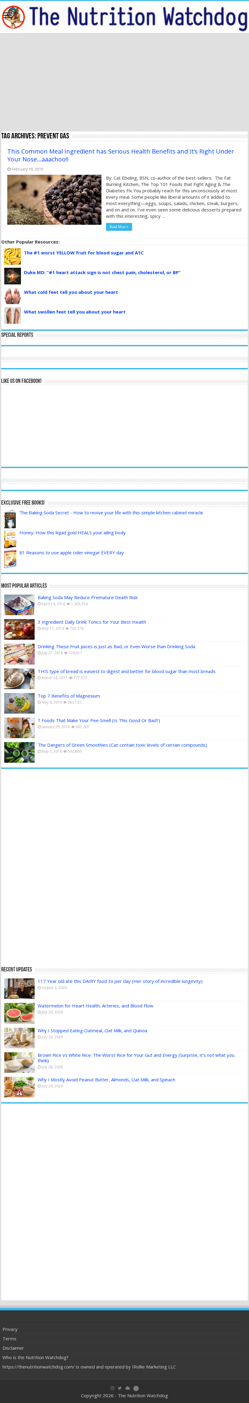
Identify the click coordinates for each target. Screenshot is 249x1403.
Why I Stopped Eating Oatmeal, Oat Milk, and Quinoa (92, 1030)
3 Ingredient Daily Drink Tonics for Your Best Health (92, 622)
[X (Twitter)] (119, 1388)
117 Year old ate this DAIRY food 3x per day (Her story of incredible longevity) (120, 981)
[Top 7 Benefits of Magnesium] (19, 703)
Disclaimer (13, 1348)
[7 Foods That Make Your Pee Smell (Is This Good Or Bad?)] (19, 728)
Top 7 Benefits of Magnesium (69, 696)
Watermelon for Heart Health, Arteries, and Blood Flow (95, 1006)
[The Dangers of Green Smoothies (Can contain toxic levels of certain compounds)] (19, 752)
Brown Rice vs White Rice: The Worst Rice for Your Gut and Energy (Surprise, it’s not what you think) (136, 1057)
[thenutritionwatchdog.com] (124, 17)
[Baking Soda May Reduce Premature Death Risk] (19, 605)
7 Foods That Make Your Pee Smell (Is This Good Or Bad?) (99, 720)
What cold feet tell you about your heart (71, 292)
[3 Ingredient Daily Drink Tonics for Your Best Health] (19, 629)
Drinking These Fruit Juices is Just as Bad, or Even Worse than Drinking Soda (116, 646)
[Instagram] (112, 1388)
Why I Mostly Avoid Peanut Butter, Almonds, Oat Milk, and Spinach (106, 1079)
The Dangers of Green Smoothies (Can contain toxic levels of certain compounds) (122, 745)
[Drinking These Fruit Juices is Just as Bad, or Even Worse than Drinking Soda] (19, 654)
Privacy (10, 1329)
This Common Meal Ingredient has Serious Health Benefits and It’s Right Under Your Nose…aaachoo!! (120, 155)
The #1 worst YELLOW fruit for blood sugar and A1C (84, 253)
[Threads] (136, 1388)
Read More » (119, 227)
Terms (9, 1338)
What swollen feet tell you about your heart (75, 312)
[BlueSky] (128, 1388)
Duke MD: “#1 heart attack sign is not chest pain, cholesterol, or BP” (102, 272)
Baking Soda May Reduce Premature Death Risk (88, 597)
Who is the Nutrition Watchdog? (35, 1357)
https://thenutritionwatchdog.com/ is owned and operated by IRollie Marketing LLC (89, 1367)
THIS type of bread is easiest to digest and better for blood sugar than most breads (127, 671)
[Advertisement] (124, 83)
